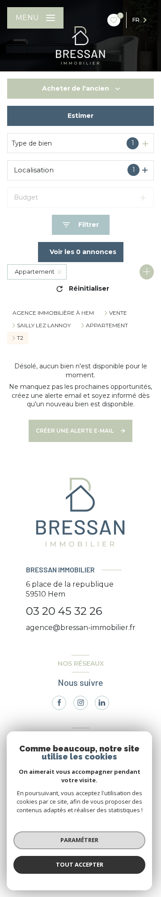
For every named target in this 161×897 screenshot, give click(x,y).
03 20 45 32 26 (64, 611)
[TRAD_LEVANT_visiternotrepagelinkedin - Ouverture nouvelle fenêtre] (102, 703)
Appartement (107, 325)
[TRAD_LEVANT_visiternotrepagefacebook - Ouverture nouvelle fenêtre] (59, 703)
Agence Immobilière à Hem (53, 312)
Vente (118, 313)
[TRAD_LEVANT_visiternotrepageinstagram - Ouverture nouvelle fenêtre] (80, 703)
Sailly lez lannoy (44, 325)
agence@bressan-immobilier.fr (81, 627)
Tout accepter (79, 864)
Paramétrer (79, 840)
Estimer (80, 116)
